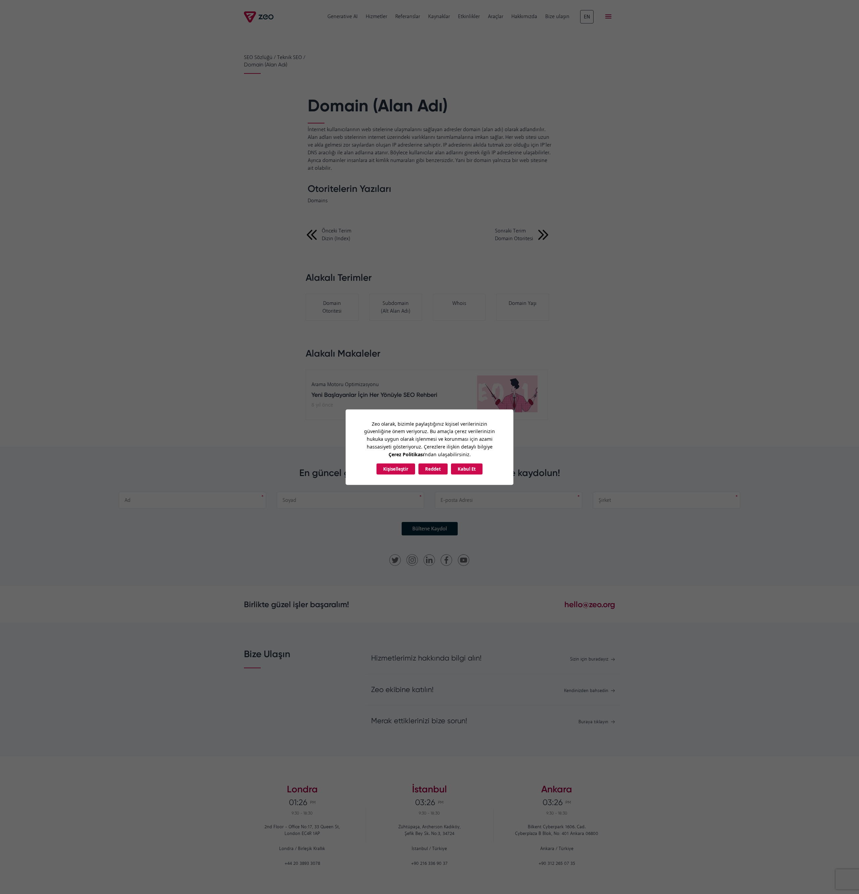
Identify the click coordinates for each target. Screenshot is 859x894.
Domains (317, 200)
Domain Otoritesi (332, 307)
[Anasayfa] (259, 16)
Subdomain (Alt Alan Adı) (395, 307)
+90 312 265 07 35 (557, 863)
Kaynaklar (439, 16)
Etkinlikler (469, 16)
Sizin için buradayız (589, 659)
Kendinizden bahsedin (586, 691)
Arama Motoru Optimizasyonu (345, 384)
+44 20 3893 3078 (302, 863)
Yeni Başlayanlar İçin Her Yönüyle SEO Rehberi (374, 395)
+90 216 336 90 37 (429, 863)
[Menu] (608, 16)
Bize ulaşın (557, 16)
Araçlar (495, 16)
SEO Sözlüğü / (260, 57)
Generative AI (342, 16)
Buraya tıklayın (593, 722)
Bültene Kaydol (429, 528)
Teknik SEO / (291, 57)
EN (587, 16)
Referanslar (407, 16)
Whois (459, 303)
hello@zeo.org (589, 604)
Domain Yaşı (523, 303)
